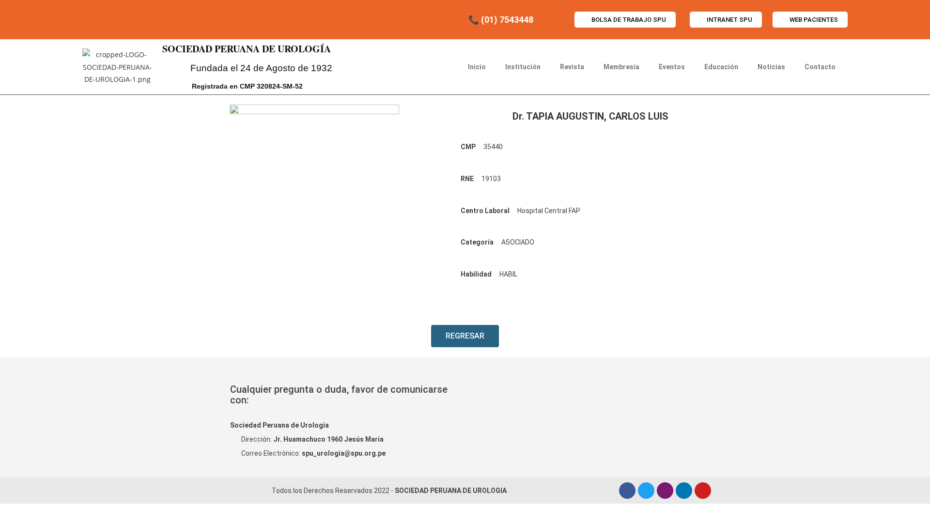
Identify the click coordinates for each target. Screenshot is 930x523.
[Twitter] (646, 490)
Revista (572, 67)
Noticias (771, 67)
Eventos (672, 67)
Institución (523, 67)
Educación (721, 67)
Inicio (477, 67)
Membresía (621, 67)
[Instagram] (665, 490)
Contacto (820, 67)
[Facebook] (627, 490)
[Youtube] (703, 490)
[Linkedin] (684, 490)
